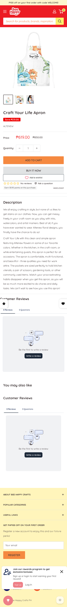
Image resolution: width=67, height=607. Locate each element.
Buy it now (33, 170)
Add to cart (33, 160)
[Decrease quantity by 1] (19, 148)
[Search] (60, 21)
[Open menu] (5, 11)
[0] (61, 11)
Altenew (8, 126)
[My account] (54, 11)
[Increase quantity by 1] (36, 148)
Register (14, 555)
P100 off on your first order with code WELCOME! (33, 2)
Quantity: (8, 148)
